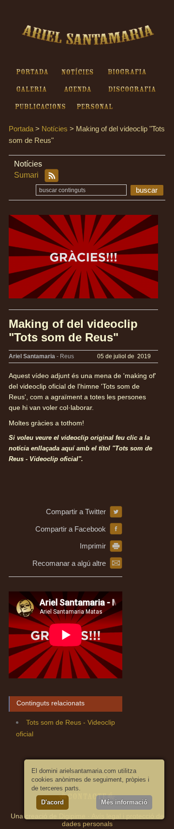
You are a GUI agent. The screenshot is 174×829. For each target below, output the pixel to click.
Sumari (26, 175)
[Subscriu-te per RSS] (51, 176)
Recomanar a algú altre (69, 563)
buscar (147, 190)
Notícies (55, 129)
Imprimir (93, 546)
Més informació (124, 802)
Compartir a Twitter (76, 511)
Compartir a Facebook (70, 529)
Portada (21, 129)
